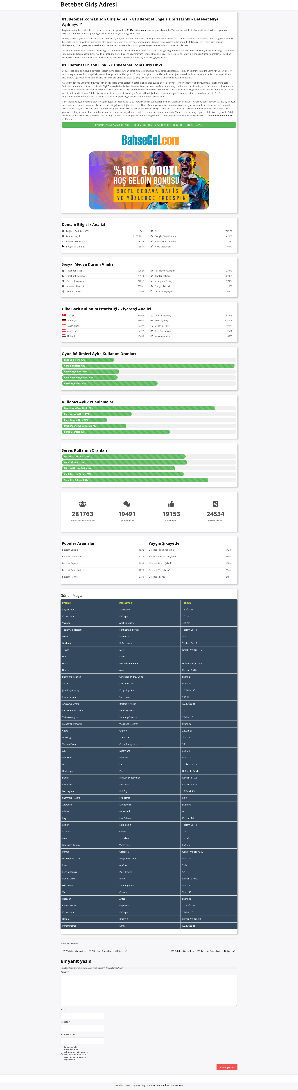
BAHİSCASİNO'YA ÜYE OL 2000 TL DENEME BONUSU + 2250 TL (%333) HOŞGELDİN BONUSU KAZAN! (150, 124)
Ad (63, 1009)
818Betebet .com (136, 30)
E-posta (65, 1022)
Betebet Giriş (138, 1085)
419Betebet (68, 119)
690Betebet (226, 115)
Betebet (75, 943)
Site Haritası (177, 1085)
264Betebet (213, 115)
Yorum (65, 972)
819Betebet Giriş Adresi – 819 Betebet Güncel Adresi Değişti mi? (203, 951)
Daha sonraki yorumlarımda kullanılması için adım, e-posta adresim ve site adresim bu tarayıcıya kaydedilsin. (76, 1053)
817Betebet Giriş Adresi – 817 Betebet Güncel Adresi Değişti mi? (95, 951)
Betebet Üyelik (122, 1085)
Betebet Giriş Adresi (89, 4)
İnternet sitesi (68, 1034)
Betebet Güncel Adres (158, 1085)
